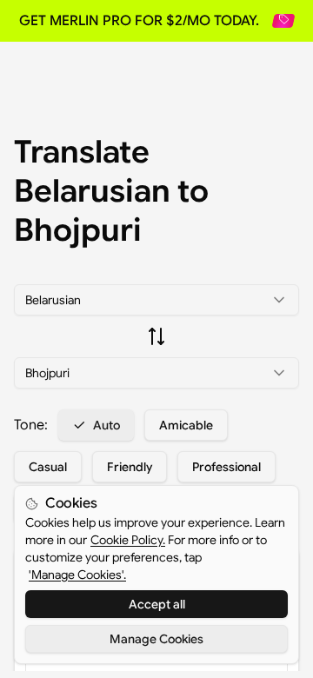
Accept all (157, 604)
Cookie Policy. (127, 540)
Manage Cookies (156, 639)
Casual (48, 467)
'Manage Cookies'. (77, 574)
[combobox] (156, 300)
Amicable (186, 425)
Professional (226, 467)
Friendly (129, 467)
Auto (106, 425)
